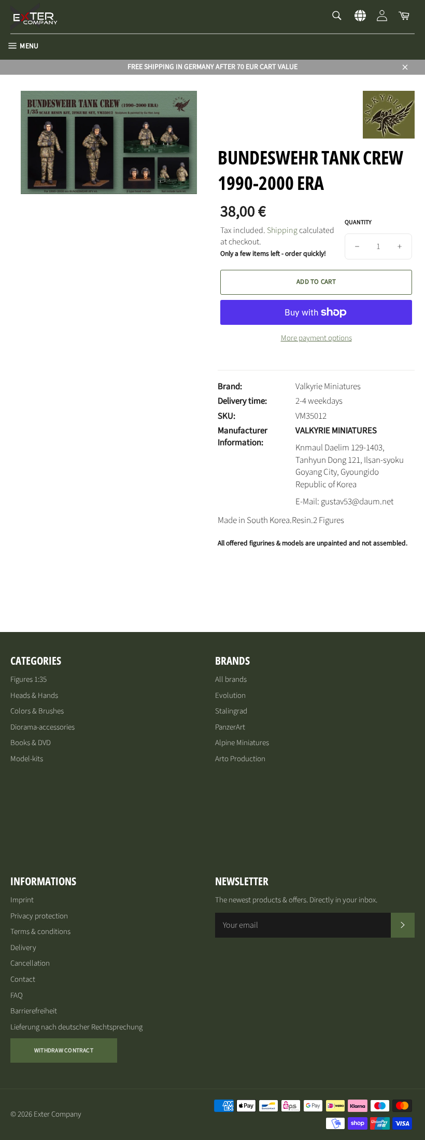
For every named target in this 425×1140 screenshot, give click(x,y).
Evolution (230, 695)
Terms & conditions (40, 931)
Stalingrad (231, 711)
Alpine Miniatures (242, 742)
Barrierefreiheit (33, 1011)
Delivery (23, 947)
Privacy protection (39, 916)
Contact (22, 979)
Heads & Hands (34, 695)
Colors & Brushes (37, 711)
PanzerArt (230, 727)
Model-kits (26, 758)
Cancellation (30, 963)
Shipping (282, 230)
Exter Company (57, 1114)
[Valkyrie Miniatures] (389, 136)
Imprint (22, 900)
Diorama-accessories (42, 727)
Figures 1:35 (28, 679)
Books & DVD (30, 742)
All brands (231, 679)
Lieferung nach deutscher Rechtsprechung (76, 1027)
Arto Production (240, 758)
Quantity (358, 222)
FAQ (16, 995)
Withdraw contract (63, 1050)
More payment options (316, 338)
